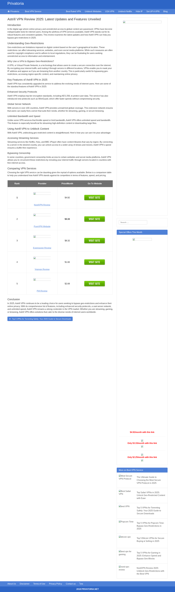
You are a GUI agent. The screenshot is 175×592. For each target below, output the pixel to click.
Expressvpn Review (42, 248)
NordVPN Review (42, 205)
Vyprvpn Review (42, 269)
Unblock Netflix (125, 11)
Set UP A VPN (152, 11)
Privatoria (15, 3)
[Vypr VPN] (94, 262)
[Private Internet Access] (94, 283)
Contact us (71, 584)
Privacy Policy (55, 584)
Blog (165, 11)
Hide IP (139, 11)
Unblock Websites (93, 11)
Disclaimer (24, 584)
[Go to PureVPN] (94, 219)
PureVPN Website (42, 226)
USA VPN (109, 11)
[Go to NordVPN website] (94, 198)
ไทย (81, 584)
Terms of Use (39, 584)
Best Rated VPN (73, 11)
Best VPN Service (33, 11)
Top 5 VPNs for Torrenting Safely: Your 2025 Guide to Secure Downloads (41, 319)
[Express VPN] (94, 240)
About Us (11, 584)
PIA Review (42, 291)
